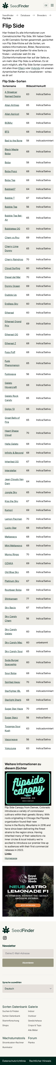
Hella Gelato (11, 443)
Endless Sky (11, 303)
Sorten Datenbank (11, 1016)
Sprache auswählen (12, 982)
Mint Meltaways (13, 545)
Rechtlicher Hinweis (40, 1060)
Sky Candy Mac (13, 642)
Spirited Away (12, 682)
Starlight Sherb (13, 699)
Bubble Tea (11, 206)
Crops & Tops (34, 1025)
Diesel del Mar (13, 277)
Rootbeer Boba (13, 589)
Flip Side (6, 18)
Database (25, 15)
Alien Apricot (12, 113)
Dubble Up (11, 294)
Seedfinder (8, 15)
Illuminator (7, 1047)
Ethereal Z (10, 343)
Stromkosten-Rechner (13, 1042)
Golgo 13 (10, 408)
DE (46, 5)
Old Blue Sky (12, 572)
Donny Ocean (12, 286)
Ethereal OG (11, 334)
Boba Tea (10, 180)
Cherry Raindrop (14, 259)
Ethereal (9, 312)
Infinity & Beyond (14, 452)
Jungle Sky (11, 492)
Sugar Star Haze (14, 708)
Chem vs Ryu (12, 237)
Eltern (21, 68)
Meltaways (11, 536)
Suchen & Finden (10, 1011)
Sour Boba (10, 673)
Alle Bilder (33, 1030)
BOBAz (9, 122)
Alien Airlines (12, 105)
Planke (31, 1042)
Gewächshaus (35, 1020)
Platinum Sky (12, 580)
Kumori (9, 510)
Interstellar (10, 470)
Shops (5, 1025)
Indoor (31, 1011)
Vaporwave (11, 739)
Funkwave (10, 374)
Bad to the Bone (13, 140)
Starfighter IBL (13, 690)
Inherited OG (12, 461)
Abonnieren (28, 962)
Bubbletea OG (12, 228)
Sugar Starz (11, 717)
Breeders (42, 15)
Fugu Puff (10, 352)
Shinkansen (11, 598)
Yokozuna (10, 748)
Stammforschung (10, 1020)
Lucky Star (11, 527)
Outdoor (32, 1016)
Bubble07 (10, 189)
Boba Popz (11, 171)
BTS (7, 131)
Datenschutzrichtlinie (14, 1060)
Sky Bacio (10, 607)
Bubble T (10, 197)
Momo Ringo (12, 554)
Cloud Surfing (12, 268)
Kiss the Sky (11, 501)
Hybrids (35, 68)
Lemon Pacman (13, 518)
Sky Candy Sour (14, 651)
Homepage (11, 858)
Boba (8, 162)
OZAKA (9, 563)
